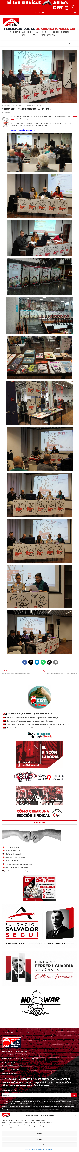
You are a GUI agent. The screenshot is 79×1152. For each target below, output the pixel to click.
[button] (76, 1115)
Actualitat (6, 105)
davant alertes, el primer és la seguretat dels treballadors (31, 713)
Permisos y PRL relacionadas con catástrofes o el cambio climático (30, 728)
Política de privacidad (41, 1149)
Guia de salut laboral (11, 861)
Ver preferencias (39, 1145)
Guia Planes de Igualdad (12, 854)
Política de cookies (30, 1149)
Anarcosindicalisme (18, 105)
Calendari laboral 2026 (12, 850)
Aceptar (39, 1133)
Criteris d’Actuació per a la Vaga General (18, 864)
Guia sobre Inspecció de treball (14, 857)
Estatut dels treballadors (12, 847)
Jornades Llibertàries (33, 105)
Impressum (51, 1149)
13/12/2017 (6, 112)
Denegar (39, 1139)
